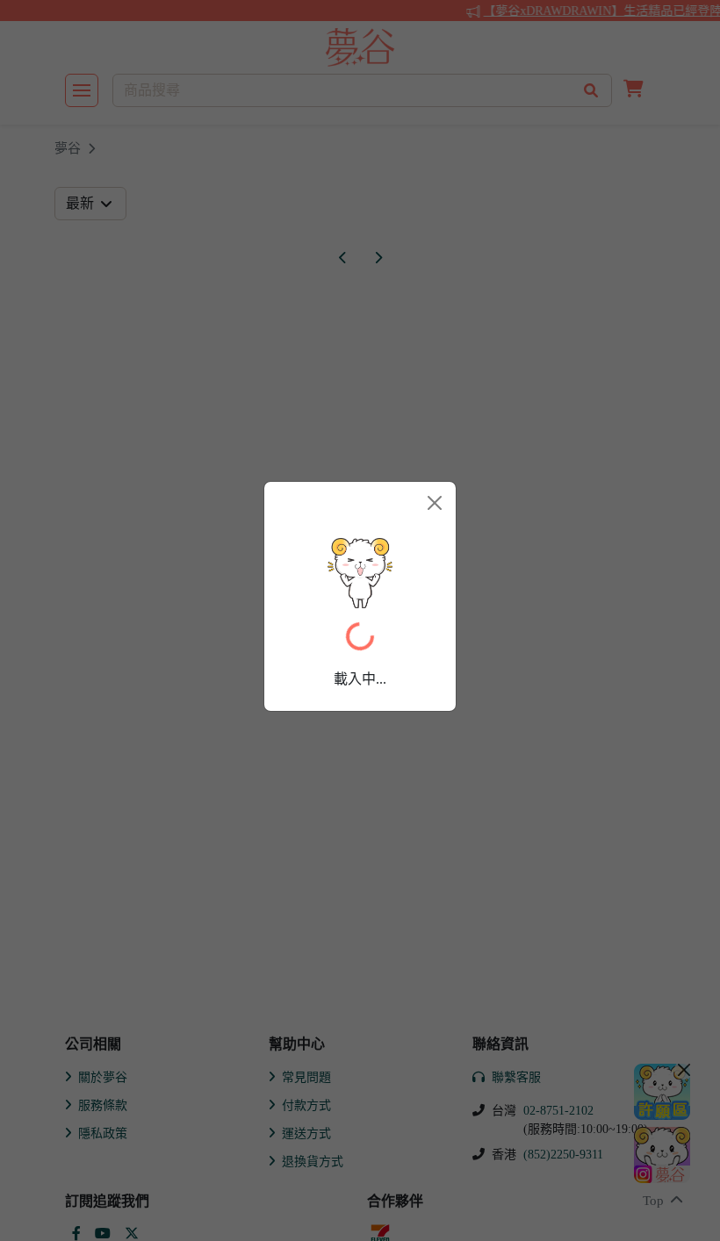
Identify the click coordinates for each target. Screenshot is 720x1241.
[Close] (435, 503)
